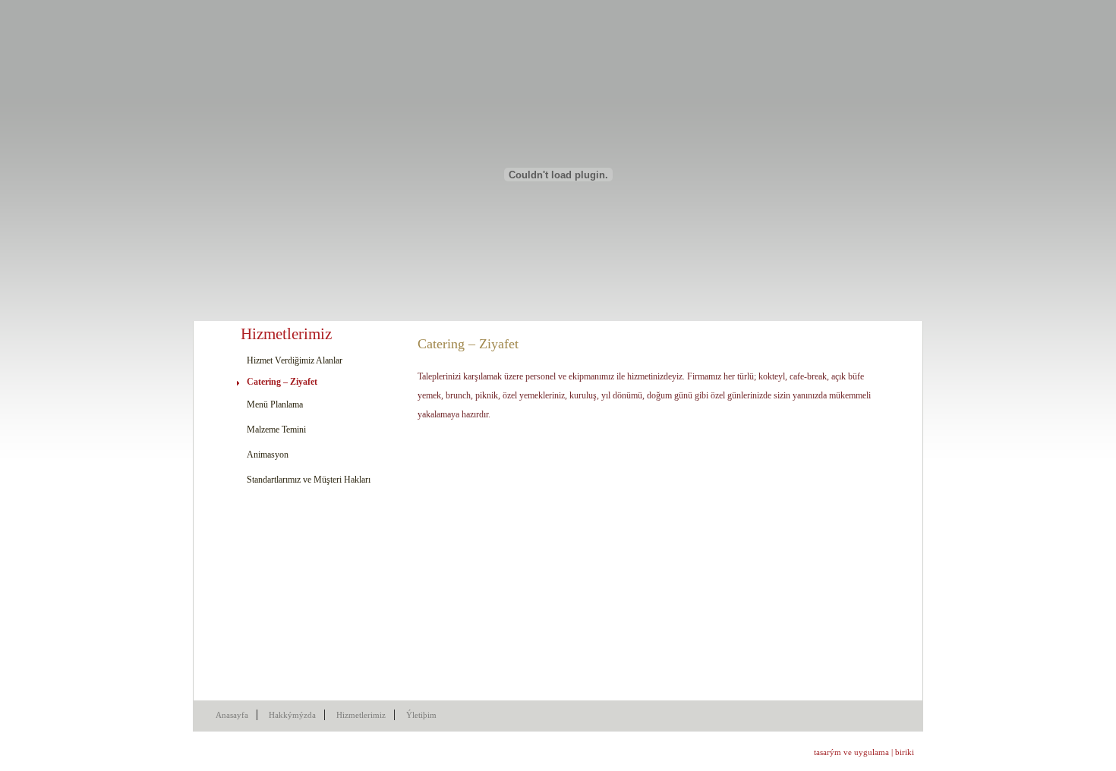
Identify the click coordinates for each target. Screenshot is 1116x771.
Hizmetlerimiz (361, 714)
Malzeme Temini (276, 429)
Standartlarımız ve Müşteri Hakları (308, 479)
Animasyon (267, 454)
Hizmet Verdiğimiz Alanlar (294, 360)
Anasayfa (232, 714)
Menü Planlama (275, 404)
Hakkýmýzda (292, 714)
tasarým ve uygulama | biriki (864, 752)
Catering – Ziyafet (282, 381)
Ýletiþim (421, 714)
